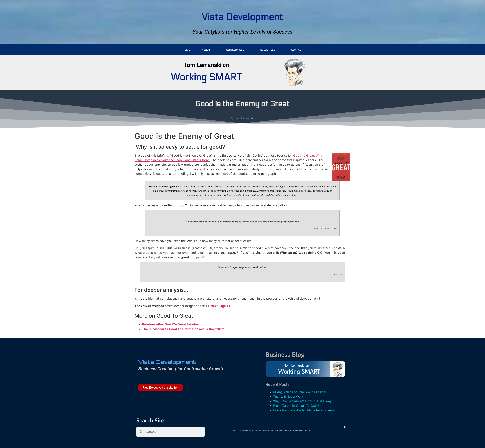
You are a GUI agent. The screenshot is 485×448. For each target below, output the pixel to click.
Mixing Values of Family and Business (300, 392)
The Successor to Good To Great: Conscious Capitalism (183, 329)
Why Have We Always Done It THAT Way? (303, 401)
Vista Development (242, 17)
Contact (297, 49)
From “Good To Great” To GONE (296, 405)
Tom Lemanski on (206, 65)
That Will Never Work (288, 396)
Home (186, 49)
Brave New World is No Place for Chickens (303, 410)
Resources (267, 49)
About (206, 49)
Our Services (235, 49)
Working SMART (206, 77)
